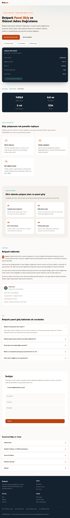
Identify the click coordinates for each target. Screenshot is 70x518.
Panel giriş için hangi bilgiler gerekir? (15, 345)
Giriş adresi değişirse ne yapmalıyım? (16, 358)
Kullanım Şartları (9, 462)
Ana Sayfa (5, 89)
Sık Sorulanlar (27, 37)
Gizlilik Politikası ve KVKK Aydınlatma (16, 449)
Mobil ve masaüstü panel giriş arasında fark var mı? (20, 352)
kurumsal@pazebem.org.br (16, 387)
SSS (3, 497)
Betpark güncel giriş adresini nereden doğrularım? (20, 339)
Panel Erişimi (12, 89)
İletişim (6, 468)
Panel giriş (39, 497)
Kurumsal (38, 489)
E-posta (4, 502)
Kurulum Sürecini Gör (11, 37)
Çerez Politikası (9, 455)
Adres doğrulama (41, 502)
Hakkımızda (7, 442)
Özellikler (39, 484)
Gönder (10, 421)
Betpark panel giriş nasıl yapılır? (14, 327)
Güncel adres (40, 499)
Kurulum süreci (40, 486)
